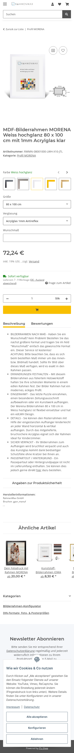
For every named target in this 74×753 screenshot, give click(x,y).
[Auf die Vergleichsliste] (53, 50)
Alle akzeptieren (37, 716)
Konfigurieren (37, 727)
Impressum (13, 706)
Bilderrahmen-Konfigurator (22, 606)
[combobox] (37, 204)
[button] (52, 4)
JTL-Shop (43, 748)
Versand (34, 261)
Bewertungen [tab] (42, 323)
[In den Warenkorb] (6, 41)
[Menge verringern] (7, 298)
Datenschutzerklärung (20, 651)
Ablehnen (37, 738)
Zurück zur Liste (15, 29)
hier (38, 470)
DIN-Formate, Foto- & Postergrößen (26, 613)
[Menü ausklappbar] (5, 2)
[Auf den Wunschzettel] (63, 50)
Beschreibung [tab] (14, 323)
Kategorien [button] (12, 596)
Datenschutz (32, 706)
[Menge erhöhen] (66, 298)
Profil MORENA (26, 155)
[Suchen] (66, 14)
